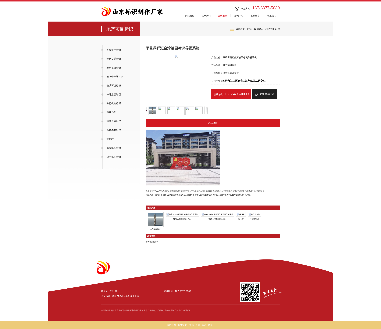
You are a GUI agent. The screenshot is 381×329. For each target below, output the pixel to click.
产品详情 (213, 123)
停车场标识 (254, 219)
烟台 (204, 325)
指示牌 (241, 219)
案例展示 (258, 28)
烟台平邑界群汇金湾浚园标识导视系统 (202, 194)
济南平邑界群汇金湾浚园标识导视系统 (170, 194)
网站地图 (171, 325)
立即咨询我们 (266, 94)
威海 (210, 325)
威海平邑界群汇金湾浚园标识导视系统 (235, 194)
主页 (248, 28)
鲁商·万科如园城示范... (182, 219)
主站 (191, 325)
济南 (198, 325)
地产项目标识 (273, 28)
